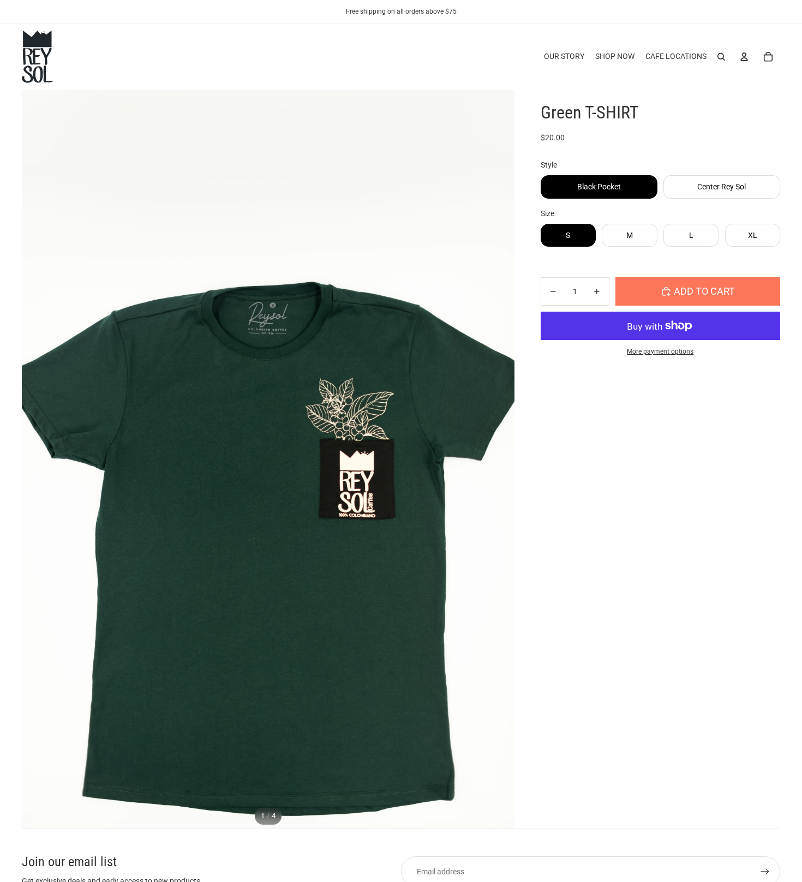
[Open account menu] (744, 57)
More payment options (660, 351)
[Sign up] (765, 871)
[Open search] (721, 57)
